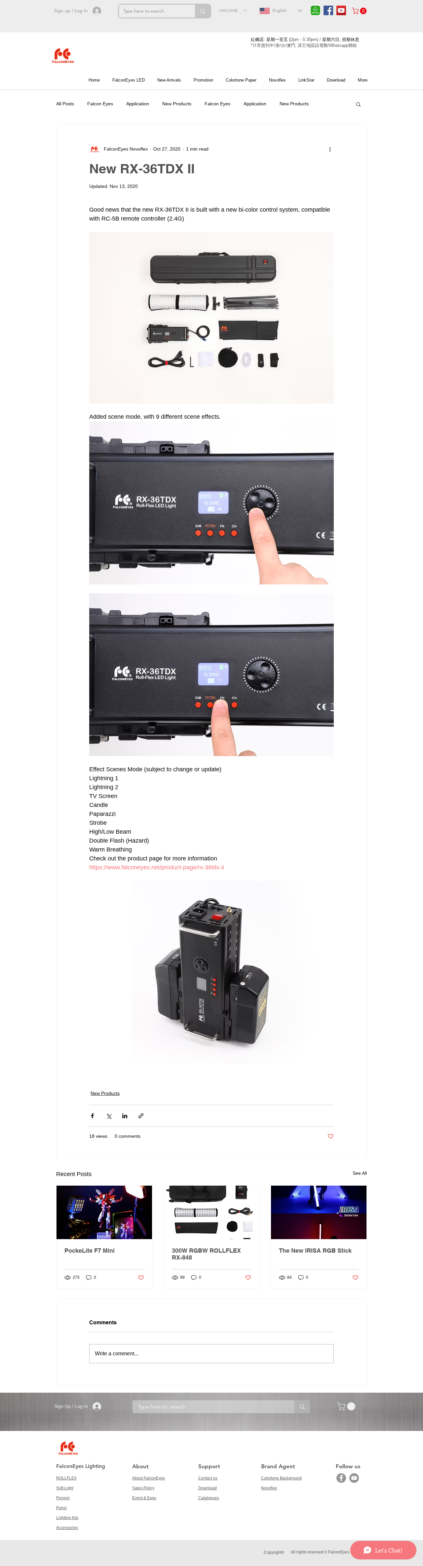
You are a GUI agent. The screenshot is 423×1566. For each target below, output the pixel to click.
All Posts (65, 103)
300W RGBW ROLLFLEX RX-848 (206, 1254)
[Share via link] (141, 1116)
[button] (233, 10)
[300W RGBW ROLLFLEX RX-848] (211, 1212)
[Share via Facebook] (92, 1116)
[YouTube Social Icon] (341, 10)
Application (137, 103)
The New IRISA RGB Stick (315, 1250)
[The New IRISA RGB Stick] (318, 1212)
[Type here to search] (202, 11)
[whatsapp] (315, 10)
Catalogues (208, 1498)
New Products (176, 103)
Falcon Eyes (100, 103)
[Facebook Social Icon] (328, 10)
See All (360, 1173)
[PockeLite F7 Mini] (104, 1212)
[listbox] (233, 10)
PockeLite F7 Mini (89, 1250)
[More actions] (330, 149)
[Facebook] (341, 1478)
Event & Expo (144, 1498)
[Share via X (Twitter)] (108, 1116)
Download (207, 1488)
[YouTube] (354, 1478)
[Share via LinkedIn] (125, 1116)
